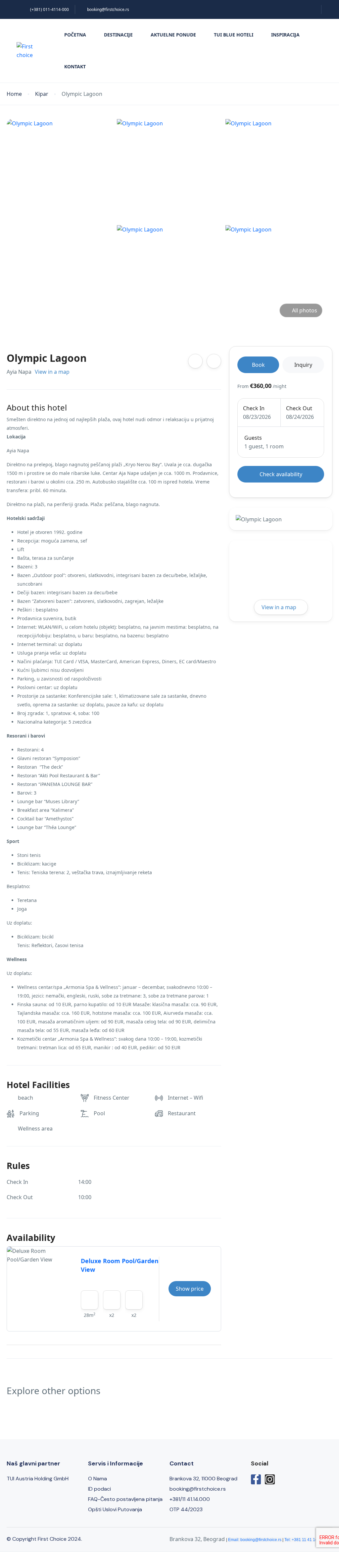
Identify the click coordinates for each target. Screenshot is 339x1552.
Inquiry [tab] (303, 364)
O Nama (97, 1478)
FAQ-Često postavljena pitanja (125, 1499)
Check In (254, 408)
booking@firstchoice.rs (108, 9)
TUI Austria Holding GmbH (38, 1478)
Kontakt (75, 66)
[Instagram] (270, 1479)
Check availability (281, 474)
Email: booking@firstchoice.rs (254, 1539)
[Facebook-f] (256, 1479)
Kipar (41, 94)
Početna (75, 35)
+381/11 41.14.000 (190, 1499)
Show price (190, 1288)
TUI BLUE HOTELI (233, 35)
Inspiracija (285, 35)
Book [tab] (258, 364)
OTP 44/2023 (186, 1509)
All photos (304, 310)
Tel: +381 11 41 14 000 (304, 1539)
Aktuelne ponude (173, 35)
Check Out (299, 408)
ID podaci (99, 1488)
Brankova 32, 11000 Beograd (203, 1478)
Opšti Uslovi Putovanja (115, 1509)
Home (14, 94)
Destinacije (118, 35)
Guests (253, 437)
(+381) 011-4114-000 (49, 9)
